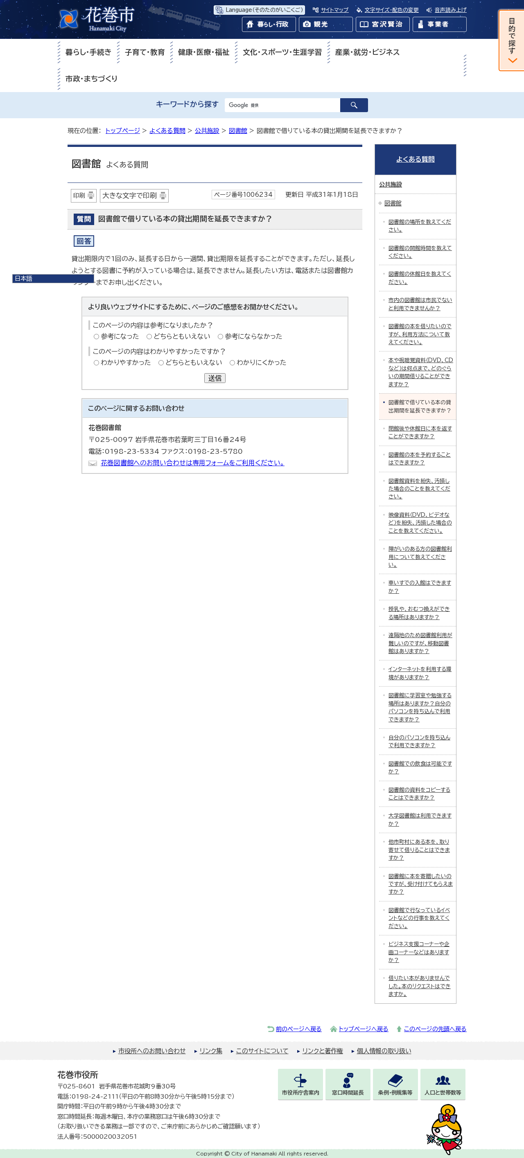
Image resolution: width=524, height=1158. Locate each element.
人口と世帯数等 (443, 1092)
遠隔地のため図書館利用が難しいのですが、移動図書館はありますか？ (420, 643)
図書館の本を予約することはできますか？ (419, 458)
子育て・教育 (145, 52)
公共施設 (207, 131)
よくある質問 (167, 131)
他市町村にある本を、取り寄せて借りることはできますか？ (419, 850)
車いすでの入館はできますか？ (419, 586)
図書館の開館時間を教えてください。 (420, 252)
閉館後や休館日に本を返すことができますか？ (420, 432)
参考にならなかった (253, 336)
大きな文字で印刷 (129, 195)
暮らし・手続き (89, 52)
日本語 (23, 278)
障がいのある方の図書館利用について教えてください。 (420, 557)
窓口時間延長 (348, 1092)
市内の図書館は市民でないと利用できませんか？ (420, 304)
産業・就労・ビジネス (367, 52)
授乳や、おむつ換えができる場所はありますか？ (419, 613)
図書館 (238, 131)
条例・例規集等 (395, 1092)
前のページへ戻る (299, 1029)
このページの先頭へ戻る (435, 1029)
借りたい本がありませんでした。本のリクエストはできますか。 (419, 986)
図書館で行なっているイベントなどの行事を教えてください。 (419, 918)
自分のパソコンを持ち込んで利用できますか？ (419, 741)
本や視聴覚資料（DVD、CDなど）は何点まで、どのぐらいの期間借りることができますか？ (420, 372)
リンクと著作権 (323, 1051)
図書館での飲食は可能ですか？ (420, 767)
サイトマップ (335, 10)
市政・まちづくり (92, 78)
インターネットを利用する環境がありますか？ (420, 673)
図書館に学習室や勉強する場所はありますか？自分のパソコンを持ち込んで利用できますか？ (420, 707)
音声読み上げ (451, 10)
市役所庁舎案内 (300, 1092)
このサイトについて (262, 1051)
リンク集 (211, 1051)
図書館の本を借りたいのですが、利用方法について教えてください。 (420, 334)
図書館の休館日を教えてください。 (419, 277)
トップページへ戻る (363, 1029)
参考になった (120, 336)
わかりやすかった (126, 362)
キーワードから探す (187, 104)
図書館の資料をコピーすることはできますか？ (419, 793)
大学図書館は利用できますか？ (420, 819)
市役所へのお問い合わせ (152, 1051)
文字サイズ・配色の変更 (392, 10)
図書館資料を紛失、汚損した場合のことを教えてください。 (419, 489)
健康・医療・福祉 (204, 52)
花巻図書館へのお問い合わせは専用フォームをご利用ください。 (193, 463)
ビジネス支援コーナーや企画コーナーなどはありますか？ (418, 952)
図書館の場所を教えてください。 (419, 225)
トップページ (123, 131)
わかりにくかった (262, 362)
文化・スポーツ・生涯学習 (282, 52)
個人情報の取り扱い (384, 1051)
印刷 (79, 195)
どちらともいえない (182, 336)
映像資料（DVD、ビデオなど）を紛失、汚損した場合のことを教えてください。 (420, 523)
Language (264, 10)
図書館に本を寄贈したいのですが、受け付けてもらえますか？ (420, 884)
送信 (214, 378)
